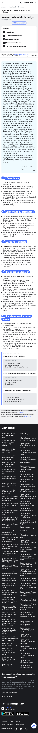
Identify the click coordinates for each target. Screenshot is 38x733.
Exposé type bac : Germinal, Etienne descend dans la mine (27, 503)
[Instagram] (26, 729)
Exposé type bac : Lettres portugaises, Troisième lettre (9, 505)
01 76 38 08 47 (28, 2)
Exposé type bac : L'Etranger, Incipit (25, 635)
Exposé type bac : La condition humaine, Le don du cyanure (27, 623)
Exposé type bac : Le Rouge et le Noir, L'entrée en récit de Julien (9, 592)
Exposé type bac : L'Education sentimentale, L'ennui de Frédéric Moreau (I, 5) (28, 468)
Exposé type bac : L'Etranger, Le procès (26, 661)
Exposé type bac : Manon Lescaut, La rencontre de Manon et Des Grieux (9, 519)
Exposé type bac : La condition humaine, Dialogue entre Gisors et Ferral (27, 615)
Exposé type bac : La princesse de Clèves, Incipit (8, 435)
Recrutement (20, 724)
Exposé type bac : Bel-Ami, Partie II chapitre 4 (27, 485)
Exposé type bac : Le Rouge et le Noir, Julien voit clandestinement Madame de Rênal (8, 622)
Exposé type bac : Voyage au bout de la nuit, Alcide (28, 600)
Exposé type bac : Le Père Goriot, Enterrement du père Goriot (9, 553)
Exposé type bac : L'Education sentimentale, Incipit (28, 452)
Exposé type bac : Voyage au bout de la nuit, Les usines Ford (28, 594)
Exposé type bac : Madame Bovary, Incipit (9, 644)
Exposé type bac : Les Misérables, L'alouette (8, 579)
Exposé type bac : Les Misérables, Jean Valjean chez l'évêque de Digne (9, 560)
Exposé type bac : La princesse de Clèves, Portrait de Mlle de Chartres (8, 443)
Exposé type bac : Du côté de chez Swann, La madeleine (28, 549)
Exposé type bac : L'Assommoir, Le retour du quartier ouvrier (28, 542)
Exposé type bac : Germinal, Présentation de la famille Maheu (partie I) (28, 496)
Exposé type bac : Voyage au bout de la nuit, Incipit (28, 579)
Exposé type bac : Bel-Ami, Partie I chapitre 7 (27, 475)
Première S (12, 7)
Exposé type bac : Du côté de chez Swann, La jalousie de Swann (28, 564)
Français (21, 7)
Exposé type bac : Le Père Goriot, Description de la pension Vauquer (9, 539)
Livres (18, 721)
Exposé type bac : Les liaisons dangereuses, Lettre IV (8, 478)
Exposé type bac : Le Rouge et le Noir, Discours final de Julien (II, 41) (9, 638)
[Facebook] (16, 729)
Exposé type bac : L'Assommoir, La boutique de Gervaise (28, 529)
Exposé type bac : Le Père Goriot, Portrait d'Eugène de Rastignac (9, 546)
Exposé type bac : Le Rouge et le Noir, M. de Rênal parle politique (8, 607)
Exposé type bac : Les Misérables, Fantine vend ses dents (9, 566)
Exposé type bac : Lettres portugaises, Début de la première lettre (9, 498)
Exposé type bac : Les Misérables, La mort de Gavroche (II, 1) (8, 585)
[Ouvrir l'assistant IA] (34, 726)
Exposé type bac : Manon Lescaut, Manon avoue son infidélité (9, 526)
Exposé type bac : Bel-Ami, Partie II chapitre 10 (28, 490)
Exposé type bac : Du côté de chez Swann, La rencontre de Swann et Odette (28, 557)
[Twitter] (21, 729)
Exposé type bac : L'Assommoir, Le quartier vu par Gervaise (28, 515)
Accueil (3, 7)
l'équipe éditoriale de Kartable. (21, 54)
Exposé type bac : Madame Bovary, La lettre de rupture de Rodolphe (28, 438)
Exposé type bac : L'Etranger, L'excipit (26, 666)
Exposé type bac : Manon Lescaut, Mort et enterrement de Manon (9, 532)
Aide (11, 721)
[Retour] (3, 2)
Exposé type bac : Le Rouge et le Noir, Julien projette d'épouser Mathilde (8, 630)
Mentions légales (7, 724)
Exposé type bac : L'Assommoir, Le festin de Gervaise (28, 535)
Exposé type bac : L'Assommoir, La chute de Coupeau (28, 522)
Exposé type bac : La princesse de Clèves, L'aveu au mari (8, 464)
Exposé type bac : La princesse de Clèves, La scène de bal (9, 450)
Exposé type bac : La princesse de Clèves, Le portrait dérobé (8, 457)
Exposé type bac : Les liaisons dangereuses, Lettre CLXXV (8, 491)
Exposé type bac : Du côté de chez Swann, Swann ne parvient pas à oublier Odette (28, 572)
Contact (4, 721)
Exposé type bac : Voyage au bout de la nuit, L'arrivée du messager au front (28, 586)
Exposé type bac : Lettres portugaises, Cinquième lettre (9, 512)
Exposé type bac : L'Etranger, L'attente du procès (27, 655)
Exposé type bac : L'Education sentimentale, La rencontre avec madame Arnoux (28, 460)
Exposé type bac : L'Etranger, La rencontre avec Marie (27, 641)
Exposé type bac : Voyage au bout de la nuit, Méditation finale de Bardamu (28, 606)
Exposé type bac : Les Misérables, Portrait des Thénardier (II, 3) (9, 573)
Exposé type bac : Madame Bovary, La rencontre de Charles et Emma (8, 651)
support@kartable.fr (10, 693)
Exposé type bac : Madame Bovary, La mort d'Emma (28, 445)
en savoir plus (20, 412)
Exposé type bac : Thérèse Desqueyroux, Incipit (27, 629)
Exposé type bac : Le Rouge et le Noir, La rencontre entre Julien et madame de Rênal (9, 600)
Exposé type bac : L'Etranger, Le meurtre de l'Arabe (28, 648)
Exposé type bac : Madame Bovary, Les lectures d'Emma (8, 659)
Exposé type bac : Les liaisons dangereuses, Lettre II (8, 471)
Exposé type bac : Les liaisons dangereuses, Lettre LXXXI (8, 485)
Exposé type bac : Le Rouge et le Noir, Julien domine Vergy (8, 614)
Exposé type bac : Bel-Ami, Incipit (27, 480)
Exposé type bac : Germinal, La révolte (26, 509)
